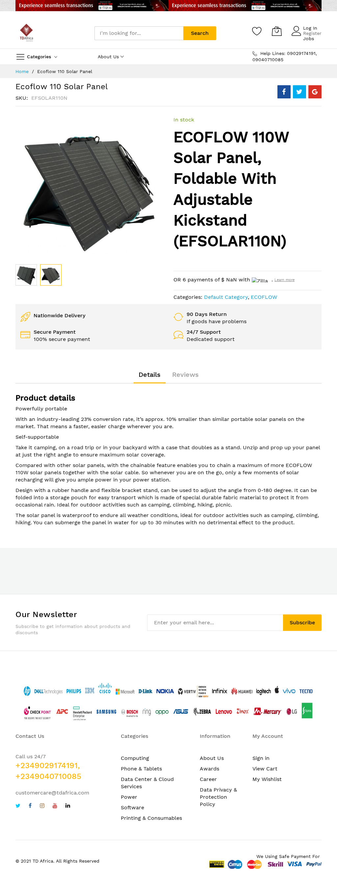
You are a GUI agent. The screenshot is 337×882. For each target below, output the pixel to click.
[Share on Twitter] (299, 91)
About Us (212, 758)
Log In (310, 28)
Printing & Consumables (151, 818)
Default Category (226, 297)
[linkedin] (67, 806)
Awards (209, 768)
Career (208, 779)
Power (129, 797)
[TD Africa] (27, 33)
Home (22, 71)
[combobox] (138, 33)
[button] (51, 275)
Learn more (284, 280)
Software (132, 807)
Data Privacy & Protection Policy (218, 797)
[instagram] (42, 806)
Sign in (261, 758)
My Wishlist (267, 779)
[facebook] (30, 806)
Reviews (185, 374)
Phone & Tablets (141, 768)
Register (312, 33)
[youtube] (55, 806)
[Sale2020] (168, 5)
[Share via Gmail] (315, 91)
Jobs (308, 38)
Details (150, 374)
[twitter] (17, 806)
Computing (135, 758)
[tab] (150, 374)
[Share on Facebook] (284, 91)
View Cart (264, 768)
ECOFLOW (264, 297)
